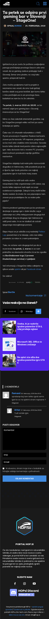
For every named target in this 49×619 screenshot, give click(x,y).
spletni (18, 269)
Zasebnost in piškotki (22, 609)
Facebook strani (34, 269)
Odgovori (15, 403)
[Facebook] (15, 584)
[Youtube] (34, 584)
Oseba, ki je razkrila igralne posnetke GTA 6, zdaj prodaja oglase (29, 326)
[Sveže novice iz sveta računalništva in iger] (16, 4)
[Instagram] (24, 584)
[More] (38, 311)
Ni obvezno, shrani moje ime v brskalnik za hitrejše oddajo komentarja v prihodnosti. (23, 470)
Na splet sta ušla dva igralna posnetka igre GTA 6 (31, 360)
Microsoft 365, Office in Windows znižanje (29, 343)
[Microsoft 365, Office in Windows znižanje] (9, 344)
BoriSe (18, 26)
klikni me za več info (17, 615)
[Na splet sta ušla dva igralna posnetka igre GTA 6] (9, 360)
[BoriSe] (5, 26)
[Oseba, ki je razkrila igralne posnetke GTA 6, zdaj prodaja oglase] (9, 327)
